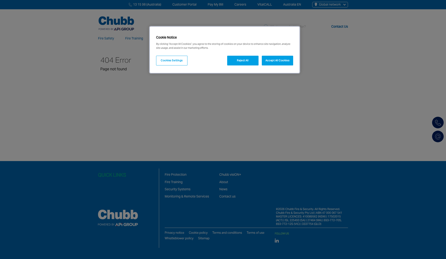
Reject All (243, 60)
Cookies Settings (172, 60)
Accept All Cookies (277, 60)
